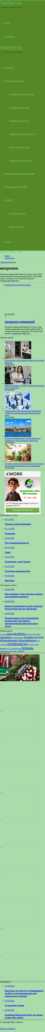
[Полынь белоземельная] (17, 735)
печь (8, 648)
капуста (29, 634)
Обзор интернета (17, 227)
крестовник (36, 634)
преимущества (6, 651)
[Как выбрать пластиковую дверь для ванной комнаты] (18, 358)
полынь (27, 648)
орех (38, 641)
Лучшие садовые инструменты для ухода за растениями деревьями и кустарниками (24, 465)
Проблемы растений (16, 187)
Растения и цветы (14, 81)
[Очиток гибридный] (17, 844)
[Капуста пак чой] (20, 925)
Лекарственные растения (21, 161)
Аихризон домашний (20, 321)
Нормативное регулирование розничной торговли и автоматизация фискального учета (23, 413)
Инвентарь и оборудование (20, 174)
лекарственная (17, 638)
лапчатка (5, 637)
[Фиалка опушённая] (17, 871)
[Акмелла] (20, 762)
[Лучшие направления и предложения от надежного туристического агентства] (18, 436)
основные (3, 644)
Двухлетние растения (19, 121)
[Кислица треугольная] (17, 980)
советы (21, 651)
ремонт (14, 651)
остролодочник (33, 644)
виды (10, 633)
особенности (17, 644)
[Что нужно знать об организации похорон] (20, 680)
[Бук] (17, 898)
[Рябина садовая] (17, 952)
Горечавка (3, 634)
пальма (3, 648)
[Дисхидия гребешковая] (17, 708)
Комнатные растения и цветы (23, 134)
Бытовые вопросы (18, 214)
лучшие (28, 637)
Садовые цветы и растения (22, 94)
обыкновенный (27, 640)
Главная (3, 262)
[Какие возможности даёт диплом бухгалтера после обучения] (18, 384)
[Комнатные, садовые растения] (11, 8)
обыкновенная (9, 640)
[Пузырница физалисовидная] (17, 789)
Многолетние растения (20, 147)
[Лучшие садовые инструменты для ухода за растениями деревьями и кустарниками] (18, 462)
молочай (39, 637)
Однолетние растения (19, 108)
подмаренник (15, 649)
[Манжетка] (17, 816)
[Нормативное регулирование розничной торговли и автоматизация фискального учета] (18, 409)
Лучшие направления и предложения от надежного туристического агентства (23, 439)
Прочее (9, 200)
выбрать (20, 633)
